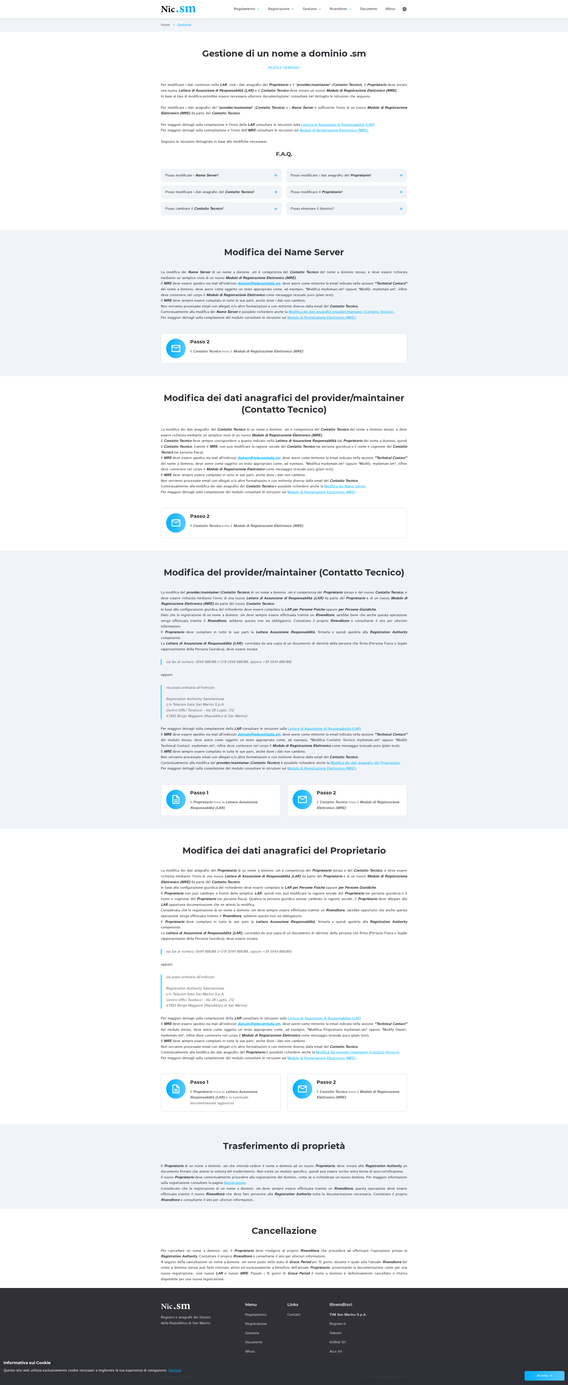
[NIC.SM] (178, 9)
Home (165, 25)
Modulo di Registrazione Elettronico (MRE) (334, 130)
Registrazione (235, 1182)
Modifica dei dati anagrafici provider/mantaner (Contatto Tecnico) (341, 312)
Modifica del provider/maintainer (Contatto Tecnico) (357, 1052)
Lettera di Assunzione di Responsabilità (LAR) (338, 124)
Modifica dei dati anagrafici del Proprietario (365, 763)
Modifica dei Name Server (344, 486)
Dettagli (175, 1370)
